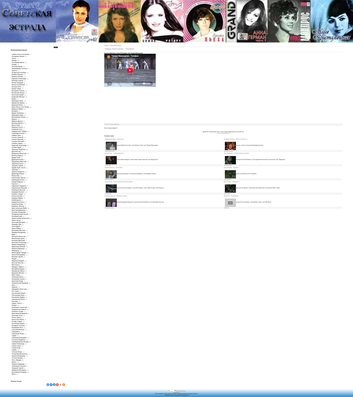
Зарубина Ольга (17, 164)
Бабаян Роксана (17, 74)
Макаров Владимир (19, 232)
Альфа (14, 64)
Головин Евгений (18, 141)
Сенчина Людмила (18, 340)
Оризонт (15, 287)
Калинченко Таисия (19, 178)
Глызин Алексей (17, 137)
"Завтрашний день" (118, 153)
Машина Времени (18, 249)
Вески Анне (16, 125)
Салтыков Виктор (18, 329)
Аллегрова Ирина (18, 62)
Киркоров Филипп (18, 192)
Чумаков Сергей (17, 368)
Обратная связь (181, 390)
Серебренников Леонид (20, 342)
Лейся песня (16, 220)
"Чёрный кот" (120, 139)
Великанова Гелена (18, 117)
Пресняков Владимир (19, 313)
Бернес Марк (16, 89)
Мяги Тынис (16, 275)
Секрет (14, 336)
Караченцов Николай (19, 188)
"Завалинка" (235, 181)
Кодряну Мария (17, 198)
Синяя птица (16, 346)
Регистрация (221, 133)
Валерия (15, 111)
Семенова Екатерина (19, 338)
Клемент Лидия (17, 194)
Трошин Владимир (18, 356)
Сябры (14, 350)
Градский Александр (19, 145)
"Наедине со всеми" (121, 195)
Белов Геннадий (17, 83)
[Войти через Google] (60, 384)
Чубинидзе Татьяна (19, 366)
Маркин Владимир (18, 244)
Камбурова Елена (18, 180)
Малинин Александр (19, 242)
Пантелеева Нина (18, 295)
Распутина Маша (18, 319)
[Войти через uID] (48, 384)
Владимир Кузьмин (229, 139)
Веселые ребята (17, 123)
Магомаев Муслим (18, 230)
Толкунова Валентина (19, 354)
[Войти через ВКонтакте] (51, 384)
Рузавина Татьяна (18, 325)
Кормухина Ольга (18, 202)
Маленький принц (18, 238)
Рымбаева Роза (17, 327)
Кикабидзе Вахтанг (18, 190)
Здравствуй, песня (18, 168)
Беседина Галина (18, 91)
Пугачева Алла (17, 315)
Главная (106, 45)
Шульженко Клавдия (19, 372)
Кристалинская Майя (19, 208)
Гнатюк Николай (17, 139)
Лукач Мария (16, 228)
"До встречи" (119, 167)
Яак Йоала (227, 195)
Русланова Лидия (18, 323)
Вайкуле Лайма (17, 109)
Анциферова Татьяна (19, 68)
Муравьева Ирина (18, 271)
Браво (14, 99)
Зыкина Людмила (18, 172)
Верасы (14, 119)
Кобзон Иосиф (17, 196)
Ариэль (14, 70)
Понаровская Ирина (19, 309)
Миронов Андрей (18, 261)
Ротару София (17, 321)
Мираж (14, 259)
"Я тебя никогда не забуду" (241, 153)
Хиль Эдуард (16, 360)
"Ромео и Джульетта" (241, 139)
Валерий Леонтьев (110, 195)
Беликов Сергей (17, 81)
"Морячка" (236, 167)
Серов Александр (18, 344)
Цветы (14, 362)
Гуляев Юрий (16, 147)
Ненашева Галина (18, 279)
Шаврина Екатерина (19, 370)
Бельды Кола (16, 87)
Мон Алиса (16, 265)
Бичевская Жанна (18, 93)
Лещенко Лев (16, 224)
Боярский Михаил (18, 97)
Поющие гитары (17, 311)
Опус (13, 285)
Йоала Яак (15, 176)
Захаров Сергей (17, 166)
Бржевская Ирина (18, 103)
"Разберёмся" (234, 195)
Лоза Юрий (16, 226)
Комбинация (16, 200)
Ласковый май (17, 216)
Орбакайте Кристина (19, 289)
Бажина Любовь (17, 76)
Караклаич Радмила (19, 186)
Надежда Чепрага (110, 167)
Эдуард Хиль (108, 153)
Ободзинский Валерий (20, 283)
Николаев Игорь (17, 281)
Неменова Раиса (18, 277)
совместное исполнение (20, 54)
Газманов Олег (17, 129)
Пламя (14, 305)
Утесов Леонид (17, 358)
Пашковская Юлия (18, 299)
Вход (227, 133)
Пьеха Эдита (16, 317)
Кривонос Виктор (18, 206)
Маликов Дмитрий (18, 240)
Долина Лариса (17, 155)
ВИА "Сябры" (227, 181)
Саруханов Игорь (18, 334)
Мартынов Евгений (18, 246)
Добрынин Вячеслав (19, 153)
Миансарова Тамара (19, 253)
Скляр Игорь (16, 348)
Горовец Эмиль (17, 143)
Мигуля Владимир (18, 255)
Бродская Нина (17, 105)
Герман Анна (16, 135)
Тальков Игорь (17, 352)
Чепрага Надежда (18, 364)
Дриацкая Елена (17, 159)
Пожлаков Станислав (19, 307)
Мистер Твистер (17, 263)
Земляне (15, 170)
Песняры (15, 301)
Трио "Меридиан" (228, 153)
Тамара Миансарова (115, 45)
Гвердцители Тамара (19, 131)
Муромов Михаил (18, 273)
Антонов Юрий (17, 66)
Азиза (14, 58)
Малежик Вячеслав (18, 236)
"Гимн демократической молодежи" (123, 181)
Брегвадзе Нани (17, 101)
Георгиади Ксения (18, 133)
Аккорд (14, 60)
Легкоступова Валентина (20, 218)
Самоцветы (16, 332)
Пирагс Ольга (17, 303)
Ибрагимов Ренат (18, 174)
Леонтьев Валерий (18, 222)
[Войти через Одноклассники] (63, 384)
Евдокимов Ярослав (19, 161)
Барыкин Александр (19, 78)
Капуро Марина (17, 182)
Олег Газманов (228, 167)
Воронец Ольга (17, 127)
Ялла (13, 374)
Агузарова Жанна (18, 56)
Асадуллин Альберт (19, 72)
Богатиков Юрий (18, 95)
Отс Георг (15, 291)
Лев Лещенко (108, 181)
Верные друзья (17, 121)
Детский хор (16, 151)
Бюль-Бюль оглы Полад (20, 107)
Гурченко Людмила (18, 149)
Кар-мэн (15, 184)
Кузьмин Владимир (19, 212)
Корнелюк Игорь (17, 204)
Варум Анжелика (18, 113)
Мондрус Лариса (18, 267)
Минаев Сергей (17, 257)
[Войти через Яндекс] (57, 384)
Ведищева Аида (17, 115)
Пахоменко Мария (18, 297)
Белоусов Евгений (18, 85)
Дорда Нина (16, 157)
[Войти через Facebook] (54, 384)
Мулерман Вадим (18, 269)
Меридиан (15, 251)
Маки (13, 234)
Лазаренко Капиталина (20, 214)
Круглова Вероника (18, 210)
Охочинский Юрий (18, 293)
